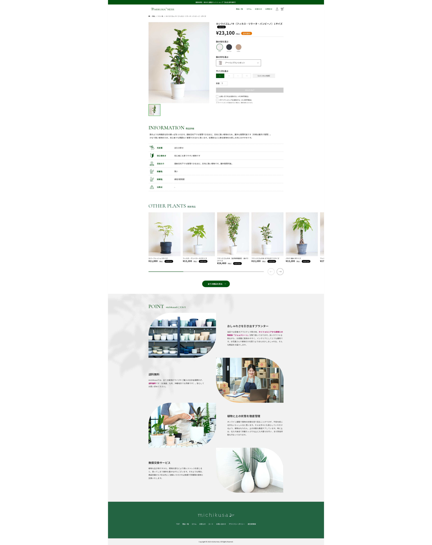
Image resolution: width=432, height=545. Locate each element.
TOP (178, 524)
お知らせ (258, 9)
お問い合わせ (221, 524)
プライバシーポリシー (237, 524)
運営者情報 (252, 524)
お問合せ (268, 9)
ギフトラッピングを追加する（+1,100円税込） (236, 100)
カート (210, 524)
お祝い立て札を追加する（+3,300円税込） (234, 96)
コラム (249, 9)
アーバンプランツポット (235, 63)
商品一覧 (239, 9)
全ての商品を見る (215, 284)
